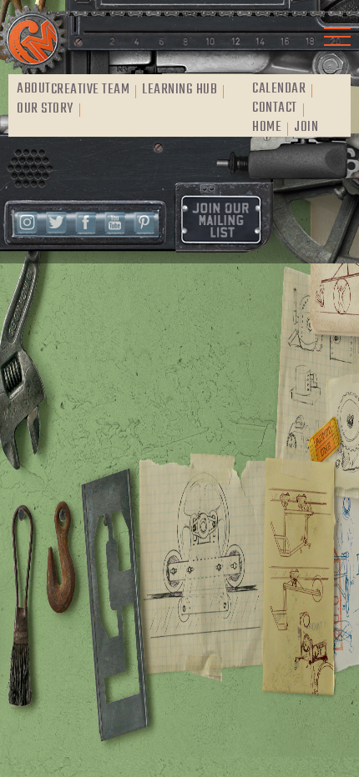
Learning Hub (179, 90)
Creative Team (90, 90)
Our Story (45, 109)
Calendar (279, 89)
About (34, 89)
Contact (274, 108)
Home (266, 127)
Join (306, 127)
